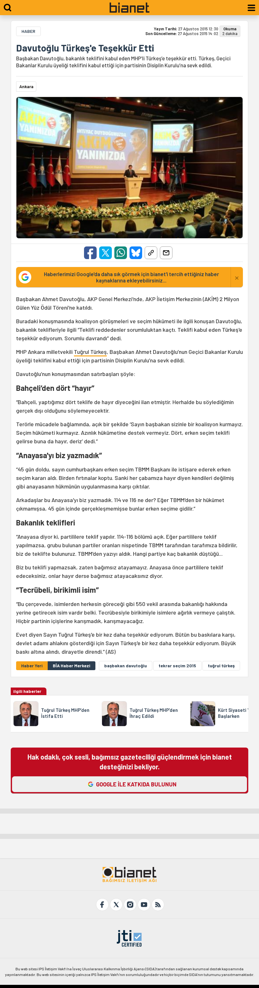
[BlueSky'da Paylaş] (136, 252)
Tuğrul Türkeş (90, 351)
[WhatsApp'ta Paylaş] (120, 252)
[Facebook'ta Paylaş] (90, 252)
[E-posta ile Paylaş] (166, 252)
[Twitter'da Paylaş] (105, 252)
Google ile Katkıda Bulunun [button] (136, 784)
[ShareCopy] (151, 252)
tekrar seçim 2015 (177, 665)
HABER (28, 31)
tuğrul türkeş (221, 665)
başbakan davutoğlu (125, 665)
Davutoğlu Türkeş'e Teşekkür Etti (85, 47)
